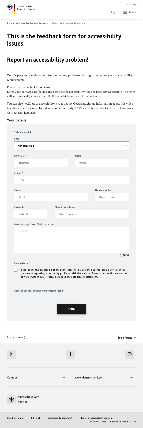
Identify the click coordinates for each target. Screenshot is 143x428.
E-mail (19, 172)
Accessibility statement (60, 417)
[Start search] (112, 10)
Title (17, 138)
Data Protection (15, 417)
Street (17, 190)
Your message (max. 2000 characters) (34, 224)
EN (134, 4)
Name (78, 155)
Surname (20, 155)
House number (103, 190)
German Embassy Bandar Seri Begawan (27, 23)
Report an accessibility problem (96, 417)
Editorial (35, 417)
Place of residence (65, 207)
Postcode (19, 207)
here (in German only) (60, 108)
